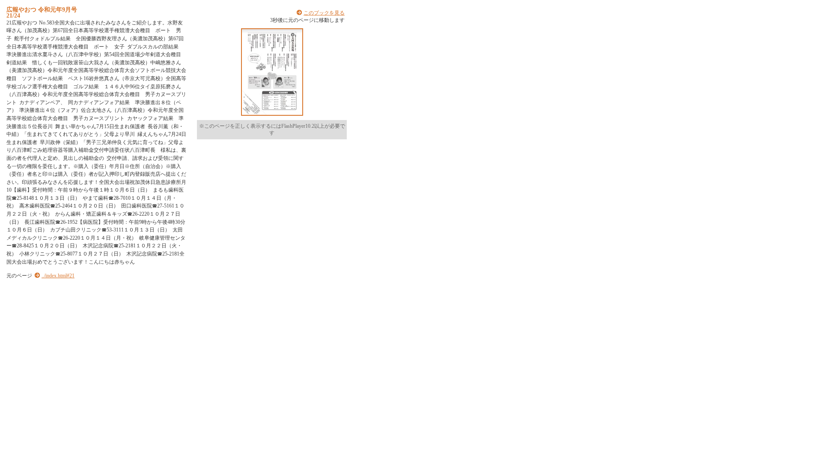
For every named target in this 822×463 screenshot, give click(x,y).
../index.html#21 (58, 276)
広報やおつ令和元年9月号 (41, 9)
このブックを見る (324, 13)
